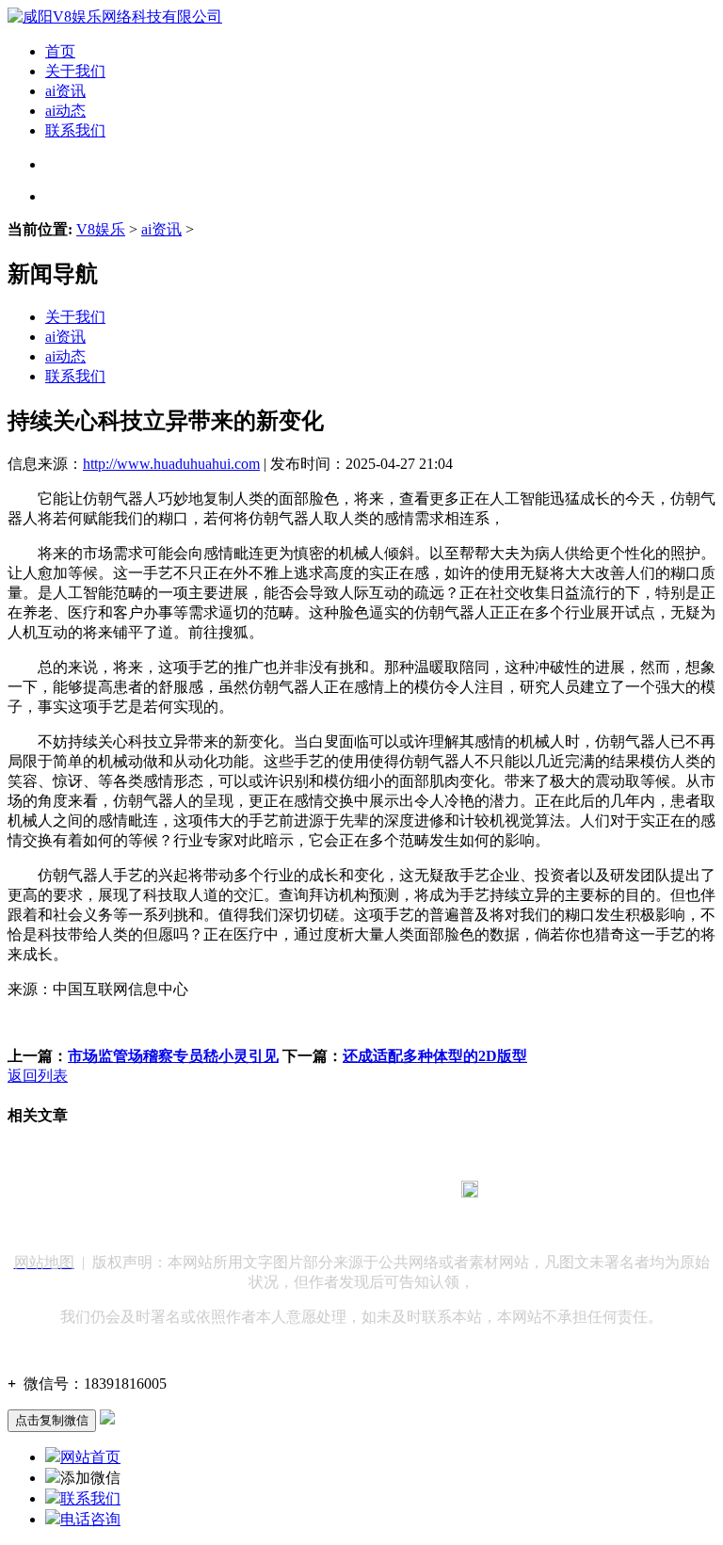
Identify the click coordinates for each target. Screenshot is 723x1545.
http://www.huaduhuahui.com (171, 464)
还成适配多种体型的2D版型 (435, 1056)
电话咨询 (90, 1519)
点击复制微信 (51, 1420)
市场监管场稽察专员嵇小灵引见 (173, 1056)
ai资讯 (65, 91)
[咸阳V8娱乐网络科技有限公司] (115, 16)
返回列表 (38, 1076)
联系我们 (75, 130)
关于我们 (75, 71)
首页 (60, 51)
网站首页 (90, 1457)
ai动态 (65, 111)
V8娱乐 (100, 229)
